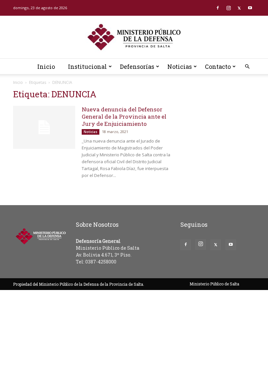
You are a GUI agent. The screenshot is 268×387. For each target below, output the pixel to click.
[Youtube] (250, 7)
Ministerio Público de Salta (214, 283)
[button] (247, 67)
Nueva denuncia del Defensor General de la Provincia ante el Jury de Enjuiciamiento (124, 116)
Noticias (179, 66)
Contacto (218, 66)
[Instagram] (228, 7)
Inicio (46, 66)
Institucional (87, 66)
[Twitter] (239, 7)
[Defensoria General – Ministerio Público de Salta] (134, 37)
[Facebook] (218, 7)
